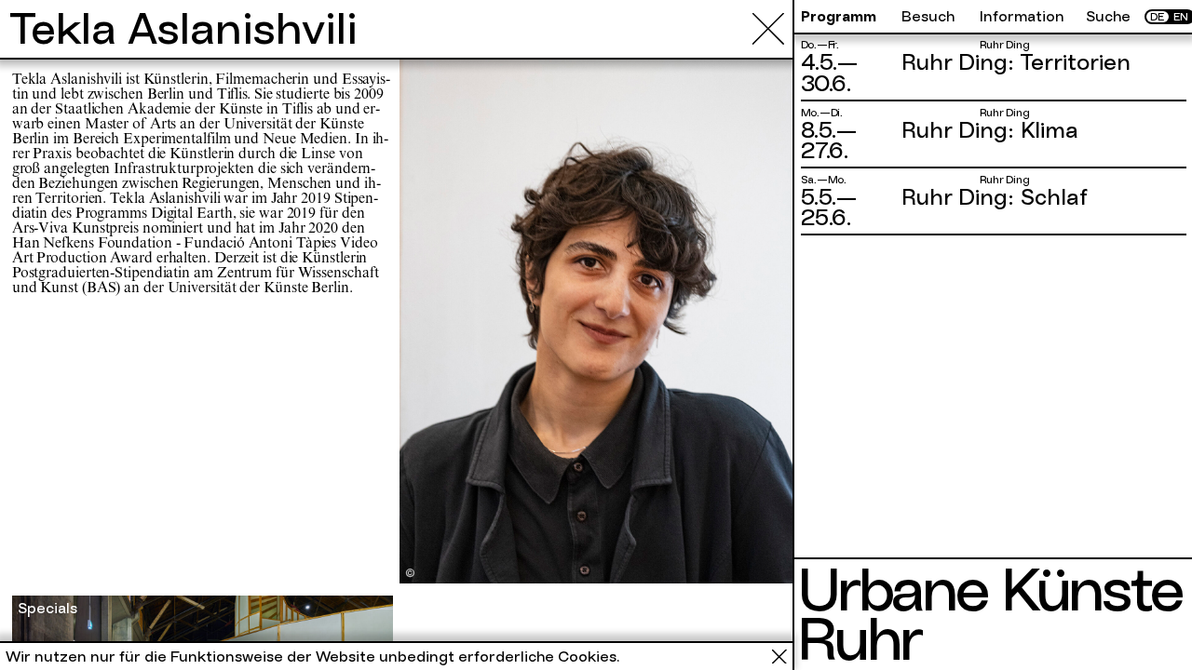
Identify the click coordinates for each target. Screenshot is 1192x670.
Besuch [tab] (928, 16)
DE (1157, 16)
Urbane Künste (989, 589)
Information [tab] (1022, 16)
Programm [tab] (838, 16)
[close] (768, 29)
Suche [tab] (1108, 16)
